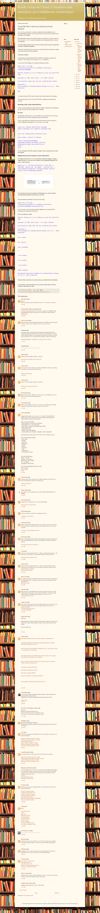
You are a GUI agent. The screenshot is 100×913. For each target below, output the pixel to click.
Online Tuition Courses (28, 778)
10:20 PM (23, 375)
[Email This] (36, 290)
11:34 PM (23, 559)
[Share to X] (39, 290)
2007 (77, 86)
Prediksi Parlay (24, 700)
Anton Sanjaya (24, 692)
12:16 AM (23, 868)
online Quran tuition (39, 394)
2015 (77, 74)
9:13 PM (23, 472)
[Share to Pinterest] (42, 290)
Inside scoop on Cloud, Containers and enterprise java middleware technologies (46, 9)
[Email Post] (34, 290)
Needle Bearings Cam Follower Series (29, 557)
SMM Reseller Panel (25, 583)
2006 (77, 88)
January (78, 43)
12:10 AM (23, 398)
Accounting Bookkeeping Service (28, 608)
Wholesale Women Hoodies (26, 570)
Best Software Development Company (29, 708)
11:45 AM (23, 887)
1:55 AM (23, 532)
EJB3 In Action (68, 44)
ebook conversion (25, 320)
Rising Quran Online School (27, 768)
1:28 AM (23, 495)
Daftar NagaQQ (24, 469)
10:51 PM (23, 572)
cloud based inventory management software (30, 530)
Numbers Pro (24, 602)
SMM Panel (23, 839)
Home (36, 893)
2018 (77, 41)
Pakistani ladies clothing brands (37, 404)
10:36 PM (23, 315)
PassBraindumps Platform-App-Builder (30, 309)
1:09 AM (23, 834)
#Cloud (22, 292)
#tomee (47, 292)
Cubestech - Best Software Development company (33, 714)
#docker (41, 292)
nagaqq (22, 470)
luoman (67, 903)
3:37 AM (23, 341)
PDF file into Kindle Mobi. (44, 323)
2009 (77, 82)
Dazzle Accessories (25, 873)
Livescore (23, 701)
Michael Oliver (24, 616)
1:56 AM (23, 304)
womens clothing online (26, 483)
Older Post (57, 893)
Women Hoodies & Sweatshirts (27, 568)
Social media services (25, 830)
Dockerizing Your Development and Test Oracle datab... (79, 58)
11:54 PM (23, 826)
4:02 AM (23, 763)
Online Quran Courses (28, 777)
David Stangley (24, 393)
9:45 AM (23, 325)
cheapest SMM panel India (35, 841)
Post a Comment (23, 890)
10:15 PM (23, 546)
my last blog (22, 32)
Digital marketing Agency (26, 373)
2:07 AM (23, 597)
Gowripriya (23, 785)
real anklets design (49, 875)
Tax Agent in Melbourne (26, 610)
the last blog (33, 158)
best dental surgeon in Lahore (27, 516)
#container (26, 292)
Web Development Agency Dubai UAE (29, 386)
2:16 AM (23, 878)
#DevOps (37, 292)
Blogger (76, 903)
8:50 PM (23, 747)
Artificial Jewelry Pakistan (27, 883)
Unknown (23, 354)
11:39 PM (23, 801)
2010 (77, 80)
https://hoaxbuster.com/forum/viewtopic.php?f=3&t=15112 (33, 681)
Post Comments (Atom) (28, 895)
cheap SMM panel (31, 852)
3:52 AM (23, 612)
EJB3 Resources (68, 46)
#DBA (34, 292)
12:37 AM (23, 716)
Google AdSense (24, 490)
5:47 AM (23, 350)
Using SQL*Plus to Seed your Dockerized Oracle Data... (79, 48)
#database (31, 292)
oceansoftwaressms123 (26, 752)
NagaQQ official (29, 459)
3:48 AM (23, 518)
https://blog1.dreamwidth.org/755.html (29, 670)
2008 (77, 84)
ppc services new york (47, 594)
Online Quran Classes (34, 769)
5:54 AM (23, 632)
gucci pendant (34, 885)
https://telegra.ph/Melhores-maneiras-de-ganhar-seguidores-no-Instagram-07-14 (37, 638)
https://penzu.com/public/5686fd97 (28, 673)
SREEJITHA (24, 721)
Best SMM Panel (24, 581)
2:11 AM (23, 844)
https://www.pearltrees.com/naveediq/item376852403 (32, 675)
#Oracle (44, 292)
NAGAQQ (27, 457)
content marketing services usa (27, 595)
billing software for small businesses (28, 504)
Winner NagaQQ (24, 467)
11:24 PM (23, 506)
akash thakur (24, 299)
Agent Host (23, 589)
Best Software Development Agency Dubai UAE (31, 359)
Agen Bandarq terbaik (36, 416)
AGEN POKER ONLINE (41, 434)
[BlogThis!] (38, 290)
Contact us (23, 775)
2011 (77, 78)
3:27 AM (23, 727)
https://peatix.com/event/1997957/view (29, 667)
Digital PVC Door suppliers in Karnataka (47, 302)
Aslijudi (22, 694)
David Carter (24, 576)
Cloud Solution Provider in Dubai (44, 339)
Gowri (22, 732)
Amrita (22, 806)
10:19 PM (23, 361)
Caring (22, 551)
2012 (77, 76)
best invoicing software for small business (29, 544)
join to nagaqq (24, 412)
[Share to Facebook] (41, 290)
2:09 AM (23, 854)
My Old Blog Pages (68, 42)
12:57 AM (23, 485)
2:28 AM (23, 408)
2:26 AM (23, 687)
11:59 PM (23, 585)
